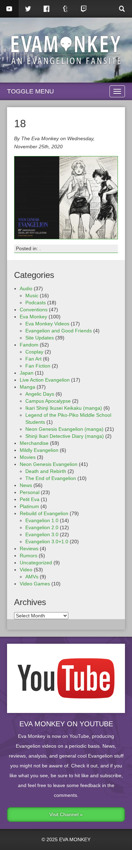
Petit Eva (29, 499)
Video (26, 569)
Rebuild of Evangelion (44, 513)
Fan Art (33, 359)
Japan (26, 373)
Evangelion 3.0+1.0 (46, 541)
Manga (27, 387)
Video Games (35, 583)
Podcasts (35, 302)
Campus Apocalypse (48, 401)
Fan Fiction (37, 366)
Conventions (34, 309)
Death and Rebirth (45, 471)
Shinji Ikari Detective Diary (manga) (64, 436)
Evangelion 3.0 (41, 534)
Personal (29, 492)
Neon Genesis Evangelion (48, 464)
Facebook (46, 9)
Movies (28, 457)
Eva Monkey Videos (47, 323)
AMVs (31, 576)
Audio (26, 288)
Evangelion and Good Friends (58, 330)
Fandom (29, 345)
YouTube (9, 9)
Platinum (29, 506)
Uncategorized (36, 562)
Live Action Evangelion (45, 380)
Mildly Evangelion (39, 450)
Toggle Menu (30, 91)
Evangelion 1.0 (41, 520)
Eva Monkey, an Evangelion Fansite (66, 50)
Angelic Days (39, 394)
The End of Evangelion (50, 478)
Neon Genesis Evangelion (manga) (64, 429)
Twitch (84, 9)
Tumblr (65, 9)
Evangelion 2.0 (41, 527)
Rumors (28, 555)
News (26, 485)
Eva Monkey (33, 316)
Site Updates (39, 337)
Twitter (28, 9)
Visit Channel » (66, 814)
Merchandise (34, 443)
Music (31, 295)
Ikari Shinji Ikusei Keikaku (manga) (63, 408)
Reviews (29, 548)
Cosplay (34, 352)
